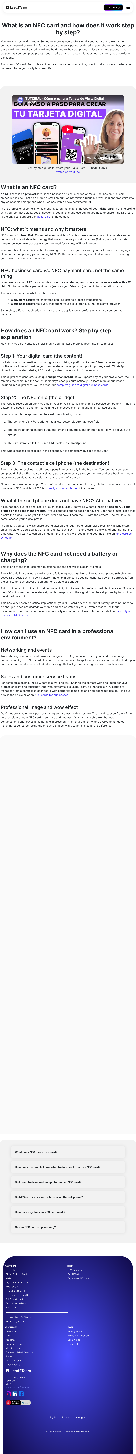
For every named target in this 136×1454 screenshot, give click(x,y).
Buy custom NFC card (79, 1278)
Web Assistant (13, 1286)
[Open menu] (128, 7)
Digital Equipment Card (17, 1282)
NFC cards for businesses (51, 695)
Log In (12, 1270)
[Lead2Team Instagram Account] (9, 1395)
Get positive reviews (16, 1303)
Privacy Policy (75, 1331)
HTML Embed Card (15, 1291)
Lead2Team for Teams (20, 1317)
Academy (10, 1340)
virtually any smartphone (61, 488)
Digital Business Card (16, 1274)
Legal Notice (74, 1340)
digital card (43, 216)
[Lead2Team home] (18, 1372)
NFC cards (11, 1307)
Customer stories (14, 1344)
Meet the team (13, 1348)
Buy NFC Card (75, 1274)
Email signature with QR (17, 1295)
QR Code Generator (15, 1299)
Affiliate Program (14, 1360)
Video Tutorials (13, 1364)
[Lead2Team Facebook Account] (22, 1395)
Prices (9, 1356)
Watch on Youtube (68, 172)
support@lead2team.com (18, 1387)
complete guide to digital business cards (82, 385)
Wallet (9, 1278)
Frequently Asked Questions (19, 1352)
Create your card (17, 1321)
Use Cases (11, 1331)
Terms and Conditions (78, 1335)
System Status (75, 1344)
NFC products (75, 1270)
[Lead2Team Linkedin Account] (15, 1395)
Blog (8, 1335)
